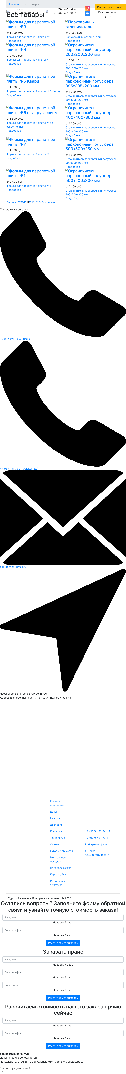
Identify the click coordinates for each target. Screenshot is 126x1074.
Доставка (56, 824)
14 (35, 202)
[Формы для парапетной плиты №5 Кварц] (33, 78)
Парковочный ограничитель (83, 36)
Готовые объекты (61, 851)
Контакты (56, 831)
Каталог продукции (57, 803)
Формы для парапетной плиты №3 (28, 36)
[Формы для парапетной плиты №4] (33, 47)
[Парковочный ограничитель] (92, 24)
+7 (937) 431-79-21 (64, 13)
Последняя (49, 202)
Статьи (54, 844)
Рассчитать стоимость (63, 943)
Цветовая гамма (60, 868)
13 (33, 202)
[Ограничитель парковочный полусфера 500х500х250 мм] (92, 144)
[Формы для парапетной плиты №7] (33, 141)
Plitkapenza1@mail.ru (98, 844)
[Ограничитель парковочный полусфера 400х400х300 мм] (92, 112)
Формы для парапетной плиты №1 (28, 185)
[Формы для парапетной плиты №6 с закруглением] (33, 110)
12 (30, 202)
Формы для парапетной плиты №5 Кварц (33, 91)
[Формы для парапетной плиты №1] (33, 173)
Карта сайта (58, 874)
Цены (53, 811)
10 (25, 202)
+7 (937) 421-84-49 (64, 9)
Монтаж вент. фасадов (58, 859)
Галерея (55, 818)
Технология (57, 837)
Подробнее (13, 40)
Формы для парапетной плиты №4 (28, 59)
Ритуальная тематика (57, 883)
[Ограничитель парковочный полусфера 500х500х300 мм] (92, 175)
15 (38, 202)
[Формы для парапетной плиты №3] (33, 24)
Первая (11, 202)
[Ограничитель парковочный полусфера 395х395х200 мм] (92, 81)
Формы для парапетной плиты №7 (28, 154)
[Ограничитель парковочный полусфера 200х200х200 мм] (92, 49)
